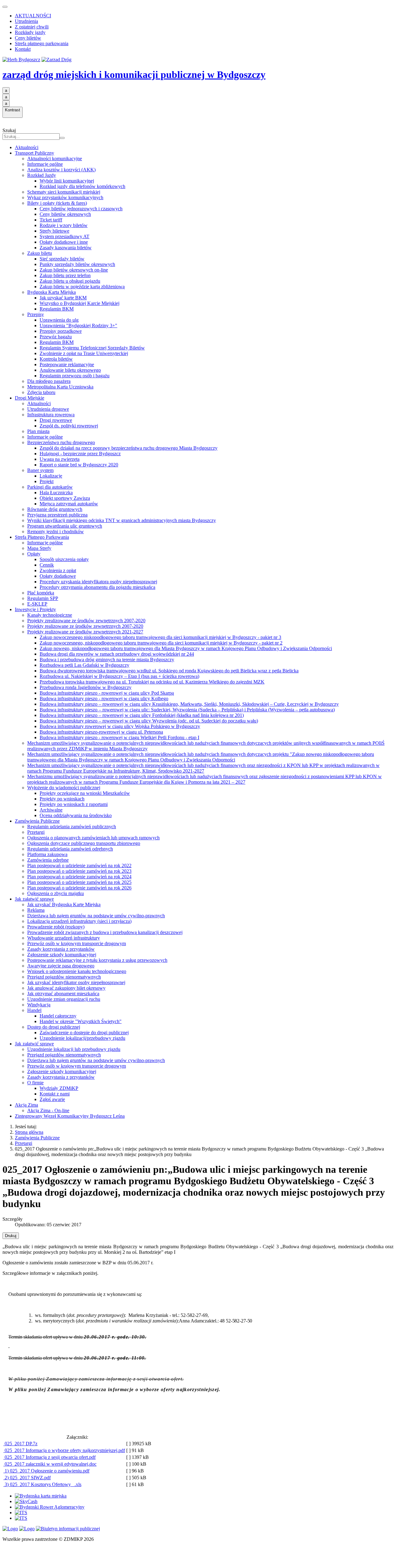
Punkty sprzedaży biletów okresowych (77, 264)
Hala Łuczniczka (56, 492)
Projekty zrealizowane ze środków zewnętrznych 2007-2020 (86, 620)
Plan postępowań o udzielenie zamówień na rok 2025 (79, 882)
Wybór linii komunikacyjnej (67, 180)
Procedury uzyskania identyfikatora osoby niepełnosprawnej (98, 581)
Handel (34, 1010)
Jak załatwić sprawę (34, 899)
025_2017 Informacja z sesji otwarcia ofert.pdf (49, 1457)
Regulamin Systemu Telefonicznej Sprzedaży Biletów (92, 347)
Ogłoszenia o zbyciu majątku (55, 893)
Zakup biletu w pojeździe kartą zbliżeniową (82, 286)
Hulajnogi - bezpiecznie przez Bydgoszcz (80, 453)
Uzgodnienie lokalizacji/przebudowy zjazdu (82, 1038)
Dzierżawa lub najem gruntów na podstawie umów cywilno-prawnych (96, 915)
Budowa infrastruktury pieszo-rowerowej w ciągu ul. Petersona (101, 732)
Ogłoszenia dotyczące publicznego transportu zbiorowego (83, 843)
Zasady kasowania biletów (66, 247)
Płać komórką (40, 592)
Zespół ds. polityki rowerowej (69, 425)
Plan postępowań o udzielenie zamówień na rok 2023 (79, 871)
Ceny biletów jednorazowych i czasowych (81, 208)
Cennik (47, 565)
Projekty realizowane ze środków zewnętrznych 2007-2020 (85, 626)
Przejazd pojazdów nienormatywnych (64, 976)
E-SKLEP (37, 603)
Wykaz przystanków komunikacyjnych (65, 197)
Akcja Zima (26, 1105)
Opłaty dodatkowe (58, 576)
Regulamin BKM (57, 308)
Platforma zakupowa (47, 854)
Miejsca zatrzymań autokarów (69, 503)
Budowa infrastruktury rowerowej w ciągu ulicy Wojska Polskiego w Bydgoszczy (120, 726)
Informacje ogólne (45, 164)
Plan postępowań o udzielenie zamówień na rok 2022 (79, 865)
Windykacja (38, 1004)
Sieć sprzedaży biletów (62, 258)
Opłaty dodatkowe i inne (64, 242)
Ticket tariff (51, 219)
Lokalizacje (51, 475)
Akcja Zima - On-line (48, 1110)
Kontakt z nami (55, 1093)
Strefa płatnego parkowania (41, 43)
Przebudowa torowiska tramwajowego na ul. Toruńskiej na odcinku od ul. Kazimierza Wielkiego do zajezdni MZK (152, 681)
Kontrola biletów (56, 359)
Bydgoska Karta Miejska (51, 292)
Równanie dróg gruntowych (54, 509)
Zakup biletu (39, 253)
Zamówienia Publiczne (37, 821)
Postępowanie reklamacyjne (67, 364)
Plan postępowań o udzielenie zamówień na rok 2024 (79, 876)
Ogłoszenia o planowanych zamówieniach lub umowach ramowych (93, 837)
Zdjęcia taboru (41, 392)
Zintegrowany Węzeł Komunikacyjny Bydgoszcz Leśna (70, 1116)
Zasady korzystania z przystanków (61, 949)
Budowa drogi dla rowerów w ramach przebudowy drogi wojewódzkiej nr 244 (117, 654)
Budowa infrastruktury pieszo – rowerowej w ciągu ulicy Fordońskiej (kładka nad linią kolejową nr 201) (142, 715)
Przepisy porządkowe (61, 331)
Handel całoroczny (58, 1015)
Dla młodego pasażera (49, 381)
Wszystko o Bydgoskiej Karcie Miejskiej (79, 303)
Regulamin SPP (42, 598)
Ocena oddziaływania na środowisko (76, 815)
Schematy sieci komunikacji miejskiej (63, 192)
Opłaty (34, 553)
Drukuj (10, 1235)
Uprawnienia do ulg (59, 320)
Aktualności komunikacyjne (54, 158)
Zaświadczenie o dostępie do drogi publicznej (84, 1032)
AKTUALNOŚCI (33, 15)
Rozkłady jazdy (30, 32)
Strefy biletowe (54, 231)
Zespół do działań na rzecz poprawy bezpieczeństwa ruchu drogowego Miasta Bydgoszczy (128, 448)
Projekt (47, 481)
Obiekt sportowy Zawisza (65, 498)
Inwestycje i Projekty (35, 609)
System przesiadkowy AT (64, 236)
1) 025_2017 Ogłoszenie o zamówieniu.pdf (46, 1470)
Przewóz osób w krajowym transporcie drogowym (76, 943)
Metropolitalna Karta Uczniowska (60, 386)
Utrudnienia (26, 21)
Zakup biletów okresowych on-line (74, 269)
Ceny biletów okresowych (65, 214)
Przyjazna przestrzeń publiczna (57, 514)
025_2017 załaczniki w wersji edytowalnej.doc (50, 1464)
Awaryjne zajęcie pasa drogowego (60, 965)
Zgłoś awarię (52, 1099)
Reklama (36, 910)
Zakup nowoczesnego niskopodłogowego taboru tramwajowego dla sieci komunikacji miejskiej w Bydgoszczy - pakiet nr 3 (160, 637)
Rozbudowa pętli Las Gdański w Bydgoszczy (84, 665)
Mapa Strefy (39, 548)
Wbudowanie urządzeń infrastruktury (63, 938)
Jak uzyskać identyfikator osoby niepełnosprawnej (76, 982)
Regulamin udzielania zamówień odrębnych (70, 848)
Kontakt (23, 49)
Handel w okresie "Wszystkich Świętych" (81, 1021)
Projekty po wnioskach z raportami (74, 804)
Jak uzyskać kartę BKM (63, 297)
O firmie (35, 1082)
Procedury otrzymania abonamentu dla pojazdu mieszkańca (97, 587)
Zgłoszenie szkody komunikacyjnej (61, 954)
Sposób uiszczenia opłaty (64, 559)
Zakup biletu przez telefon (65, 275)
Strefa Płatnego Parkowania (42, 537)
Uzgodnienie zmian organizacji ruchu (63, 999)
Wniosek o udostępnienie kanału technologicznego (76, 971)
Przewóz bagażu (56, 336)
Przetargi (36, 832)
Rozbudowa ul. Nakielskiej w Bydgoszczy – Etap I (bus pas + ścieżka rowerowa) (119, 676)
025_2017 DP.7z (20, 1443)
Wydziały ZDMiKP (59, 1088)
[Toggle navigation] (4, 7)
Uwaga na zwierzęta (60, 459)
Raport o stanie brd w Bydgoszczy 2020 (79, 464)
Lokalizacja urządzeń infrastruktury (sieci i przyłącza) (79, 921)
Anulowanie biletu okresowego (70, 370)
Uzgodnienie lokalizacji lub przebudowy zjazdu (73, 1049)
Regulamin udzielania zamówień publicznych (71, 826)
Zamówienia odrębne (48, 860)
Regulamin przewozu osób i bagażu (75, 375)
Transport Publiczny (34, 153)
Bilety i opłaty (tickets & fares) (57, 203)
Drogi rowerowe (56, 420)
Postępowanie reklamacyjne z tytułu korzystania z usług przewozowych (97, 960)
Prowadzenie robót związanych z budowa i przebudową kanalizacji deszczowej (105, 932)
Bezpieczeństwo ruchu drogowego (61, 442)
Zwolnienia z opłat (58, 570)
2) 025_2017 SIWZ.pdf (27, 1477)
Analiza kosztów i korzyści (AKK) (61, 169)
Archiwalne (51, 809)
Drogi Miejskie (29, 398)
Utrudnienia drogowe (48, 409)
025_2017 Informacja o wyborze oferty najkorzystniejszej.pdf (64, 1450)
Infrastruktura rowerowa (51, 414)
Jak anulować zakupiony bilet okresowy (66, 988)
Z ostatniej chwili (32, 26)
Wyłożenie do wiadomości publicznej (63, 787)
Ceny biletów (28, 38)
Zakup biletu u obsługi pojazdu (70, 281)
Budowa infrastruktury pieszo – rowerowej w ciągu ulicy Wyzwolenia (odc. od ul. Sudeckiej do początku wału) (149, 720)
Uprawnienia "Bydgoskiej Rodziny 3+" (78, 325)
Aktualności (26, 147)
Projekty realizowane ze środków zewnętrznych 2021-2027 (85, 631)
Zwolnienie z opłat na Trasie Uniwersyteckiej (84, 353)
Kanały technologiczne (49, 615)
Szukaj (9, 130)
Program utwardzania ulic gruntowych (64, 526)
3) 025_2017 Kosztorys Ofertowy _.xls (42, 1484)
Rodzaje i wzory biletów (64, 225)
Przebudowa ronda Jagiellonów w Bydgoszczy (85, 687)
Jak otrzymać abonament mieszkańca (63, 993)
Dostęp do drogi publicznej (53, 1027)
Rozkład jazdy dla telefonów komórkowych (82, 186)
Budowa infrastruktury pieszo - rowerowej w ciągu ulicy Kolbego (104, 698)
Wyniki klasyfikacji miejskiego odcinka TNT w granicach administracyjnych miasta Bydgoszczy (121, 520)
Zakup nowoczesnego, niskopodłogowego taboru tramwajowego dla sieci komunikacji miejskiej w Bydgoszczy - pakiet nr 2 (161, 642)
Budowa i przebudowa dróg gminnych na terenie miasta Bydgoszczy (107, 659)
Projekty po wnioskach (62, 798)
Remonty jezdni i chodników (55, 531)
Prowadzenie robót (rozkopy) (55, 926)
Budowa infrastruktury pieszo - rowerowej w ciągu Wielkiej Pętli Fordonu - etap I (119, 737)
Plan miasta (38, 431)
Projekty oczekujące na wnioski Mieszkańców (85, 793)
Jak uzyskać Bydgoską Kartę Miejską (64, 904)
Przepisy (35, 314)
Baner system (40, 470)
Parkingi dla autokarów (50, 487)
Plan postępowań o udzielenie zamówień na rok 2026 (79, 887)
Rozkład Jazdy (41, 175)
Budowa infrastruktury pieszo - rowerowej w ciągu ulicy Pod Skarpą (107, 693)
